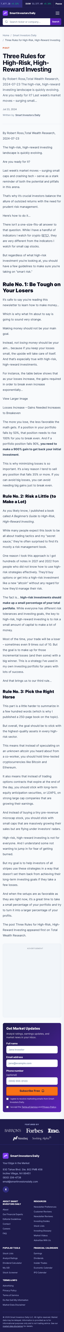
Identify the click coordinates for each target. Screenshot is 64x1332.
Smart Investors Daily (25, 35)
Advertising (8, 1285)
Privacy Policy (49, 1107)
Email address (14, 1057)
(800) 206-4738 (12, 1177)
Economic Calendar (43, 1267)
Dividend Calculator (12, 1263)
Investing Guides (42, 1221)
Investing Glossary (42, 1230)
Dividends (38, 1258)
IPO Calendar (40, 1272)
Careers (6, 1228)
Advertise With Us (42, 1240)
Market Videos (41, 1235)
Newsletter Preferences (45, 1206)
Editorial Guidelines (12, 1219)
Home (6, 35)
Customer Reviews (43, 1211)
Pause (59, 3)
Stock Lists (39, 1226)
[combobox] (26, 21)
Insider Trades (40, 1263)
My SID (6, 1267)
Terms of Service (30, 1107)
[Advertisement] (32, 982)
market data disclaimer (13, 1326)
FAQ (5, 1233)
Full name (12, 1043)
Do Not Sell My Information (15, 1300)
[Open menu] (57, 13)
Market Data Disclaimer (14, 1304)
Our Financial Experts (13, 1214)
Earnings (38, 1253)
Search (55, 21)
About (5, 1209)
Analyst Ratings (10, 1258)
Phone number (15, 1072)
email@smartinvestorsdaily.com (20, 1181)
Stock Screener (10, 1272)
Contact (6, 1224)
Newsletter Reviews (43, 1216)
